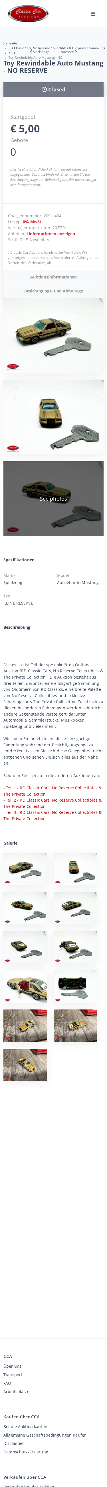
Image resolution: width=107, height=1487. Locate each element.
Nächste (67, 51)
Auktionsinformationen (53, 277)
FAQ (7, 1383)
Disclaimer (13, 1443)
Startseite (10, 43)
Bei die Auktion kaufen (25, 1426)
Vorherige (41, 51)
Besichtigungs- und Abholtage (53, 291)
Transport (12, 1374)
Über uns (12, 1366)
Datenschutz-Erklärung (25, 1452)
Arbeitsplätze (16, 1391)
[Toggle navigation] (93, 14)
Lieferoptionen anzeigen (51, 233)
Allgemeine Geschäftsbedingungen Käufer (44, 1435)
